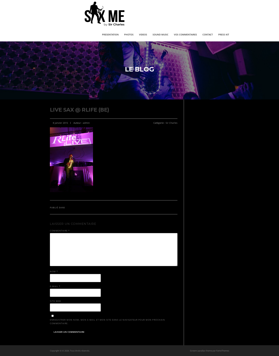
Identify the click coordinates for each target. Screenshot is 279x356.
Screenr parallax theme (201, 350)
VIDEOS (143, 34)
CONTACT (207, 34)
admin (86, 122)
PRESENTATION (110, 34)
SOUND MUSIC (160, 34)
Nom (54, 271)
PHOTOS (129, 34)
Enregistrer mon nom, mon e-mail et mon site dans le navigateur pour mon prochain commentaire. (107, 321)
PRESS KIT (223, 34)
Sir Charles (171, 122)
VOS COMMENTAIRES (185, 34)
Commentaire (60, 230)
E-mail (55, 286)
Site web (55, 301)
